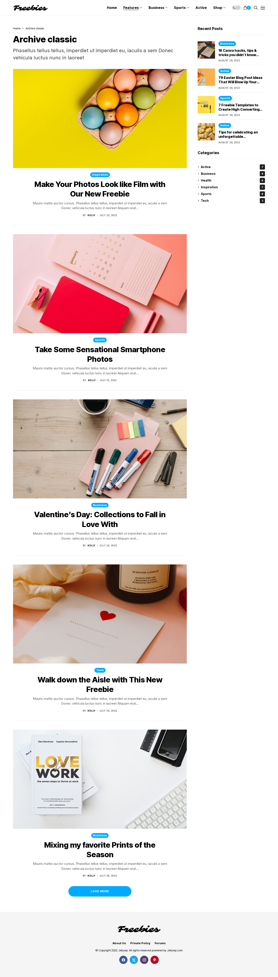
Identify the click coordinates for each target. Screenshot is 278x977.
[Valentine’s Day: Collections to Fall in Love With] (100, 449)
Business (100, 505)
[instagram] (144, 960)
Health (232, 180)
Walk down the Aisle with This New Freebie (100, 684)
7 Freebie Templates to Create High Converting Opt (239, 109)
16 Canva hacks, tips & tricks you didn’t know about (237, 54)
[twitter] (134, 960)
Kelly (91, 215)
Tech (100, 670)
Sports (100, 340)
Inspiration (100, 174)
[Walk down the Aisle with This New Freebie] (100, 614)
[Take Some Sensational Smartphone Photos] (100, 283)
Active (224, 70)
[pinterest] (155, 960)
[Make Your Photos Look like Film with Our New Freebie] (100, 118)
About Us (119, 943)
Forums (160, 943)
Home (16, 28)
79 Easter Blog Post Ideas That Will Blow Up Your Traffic (240, 82)
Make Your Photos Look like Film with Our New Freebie (100, 189)
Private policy (140, 943)
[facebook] (123, 960)
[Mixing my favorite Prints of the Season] (100, 779)
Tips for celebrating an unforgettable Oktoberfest (238, 136)
